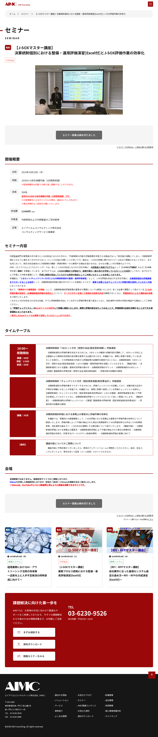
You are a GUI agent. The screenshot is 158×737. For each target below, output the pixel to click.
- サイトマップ (110, 716)
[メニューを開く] (150, 4)
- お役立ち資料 (83, 710)
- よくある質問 (60, 716)
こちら (150, 519)
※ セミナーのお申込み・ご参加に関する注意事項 (135, 147)
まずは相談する (31, 632)
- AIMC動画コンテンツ (86, 705)
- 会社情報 (108, 700)
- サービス (58, 705)
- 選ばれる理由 (60, 695)
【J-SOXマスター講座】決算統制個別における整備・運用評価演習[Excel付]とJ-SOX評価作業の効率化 (80, 13)
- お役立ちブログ (84, 695)
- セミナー (81, 700)
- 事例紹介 (58, 710)
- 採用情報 (108, 705)
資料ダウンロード (32, 644)
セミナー (25, 13)
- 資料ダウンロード (85, 716)
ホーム (12, 13)
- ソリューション (61, 700)
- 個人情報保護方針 (112, 710)
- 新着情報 (108, 695)
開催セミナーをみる (33, 656)
